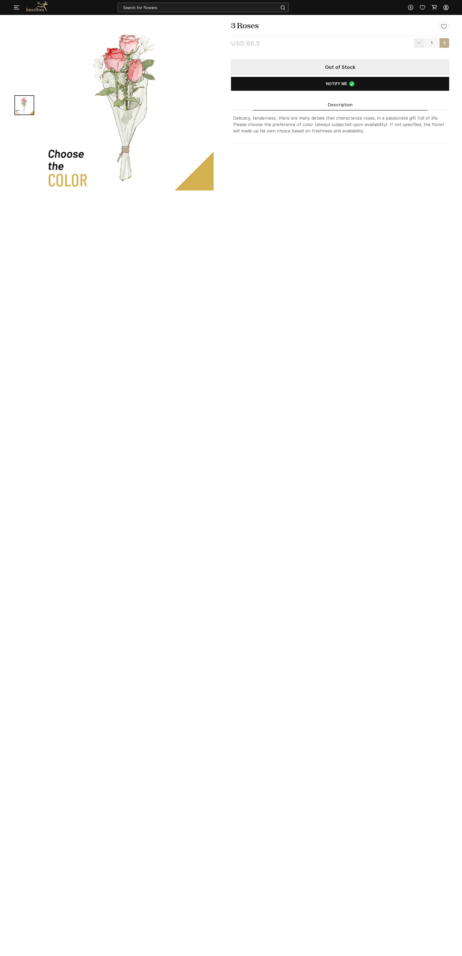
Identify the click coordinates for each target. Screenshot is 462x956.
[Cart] (434, 7)
